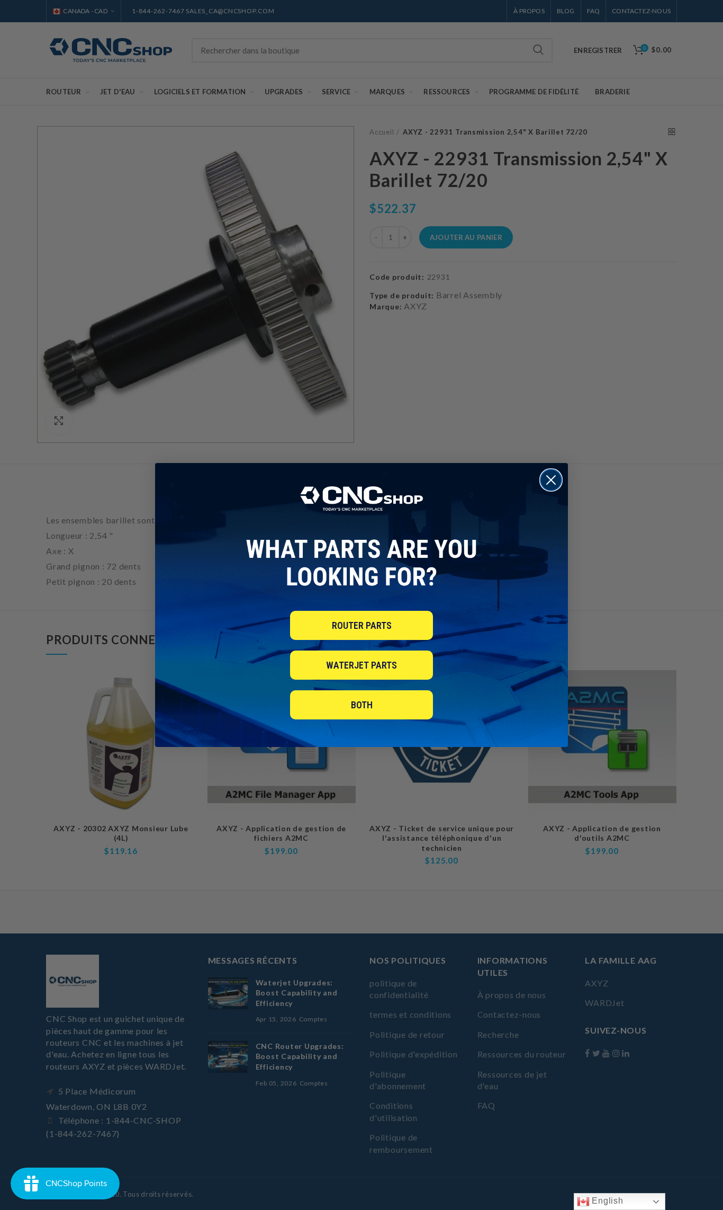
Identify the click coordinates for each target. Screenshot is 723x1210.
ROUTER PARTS (362, 625)
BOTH (362, 704)
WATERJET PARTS (361, 665)
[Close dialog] (551, 480)
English (606, 1200)
